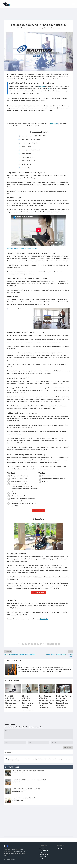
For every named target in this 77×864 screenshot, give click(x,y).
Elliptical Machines (48, 28)
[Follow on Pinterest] (58, 848)
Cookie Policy (43, 856)
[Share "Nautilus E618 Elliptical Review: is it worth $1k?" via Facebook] (23, 643)
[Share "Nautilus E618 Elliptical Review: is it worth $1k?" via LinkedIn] (35, 643)
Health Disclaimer (44, 854)
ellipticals (42, 86)
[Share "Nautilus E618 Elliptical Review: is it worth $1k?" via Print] (41, 643)
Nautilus (50, 88)
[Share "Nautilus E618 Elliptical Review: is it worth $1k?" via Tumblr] (29, 643)
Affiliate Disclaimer (44, 850)
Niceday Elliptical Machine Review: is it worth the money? (27, 702)
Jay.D (25, 28)
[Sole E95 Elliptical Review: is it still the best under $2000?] (13, 688)
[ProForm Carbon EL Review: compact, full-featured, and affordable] (64, 688)
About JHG (42, 848)
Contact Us (42, 858)
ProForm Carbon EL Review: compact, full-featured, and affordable (63, 700)
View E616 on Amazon (38, 592)
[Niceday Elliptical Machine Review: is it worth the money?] (30, 688)
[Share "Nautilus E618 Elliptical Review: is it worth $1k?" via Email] (38, 643)
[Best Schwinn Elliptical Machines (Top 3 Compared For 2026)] (47, 688)
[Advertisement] (38, 15)
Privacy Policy (43, 852)
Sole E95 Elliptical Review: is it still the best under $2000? (13, 700)
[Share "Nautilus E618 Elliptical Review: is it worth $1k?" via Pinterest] (32, 643)
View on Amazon (38, 511)
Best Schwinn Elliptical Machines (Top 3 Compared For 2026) (46, 700)
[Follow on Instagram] (61, 848)
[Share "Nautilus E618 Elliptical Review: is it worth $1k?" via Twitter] (26, 643)
